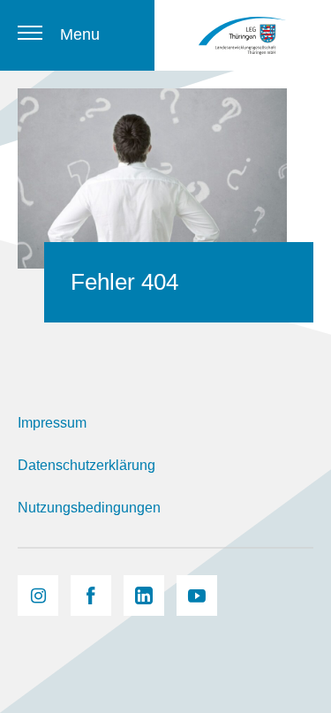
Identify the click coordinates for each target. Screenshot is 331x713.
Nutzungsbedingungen (89, 507)
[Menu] (30, 33)
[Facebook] (91, 595)
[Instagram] (38, 595)
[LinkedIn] (144, 595)
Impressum (52, 422)
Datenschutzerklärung (86, 465)
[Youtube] (197, 595)
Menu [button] (80, 34)
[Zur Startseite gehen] (242, 35)
